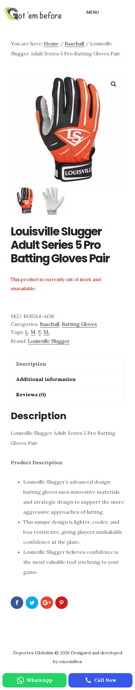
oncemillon (70, 661)
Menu (92, 12)
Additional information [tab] (46, 379)
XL (46, 332)
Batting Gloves (79, 324)
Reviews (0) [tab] (31, 394)
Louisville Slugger (49, 341)
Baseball (74, 43)
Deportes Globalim (33, 14)
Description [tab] (31, 364)
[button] (113, 84)
